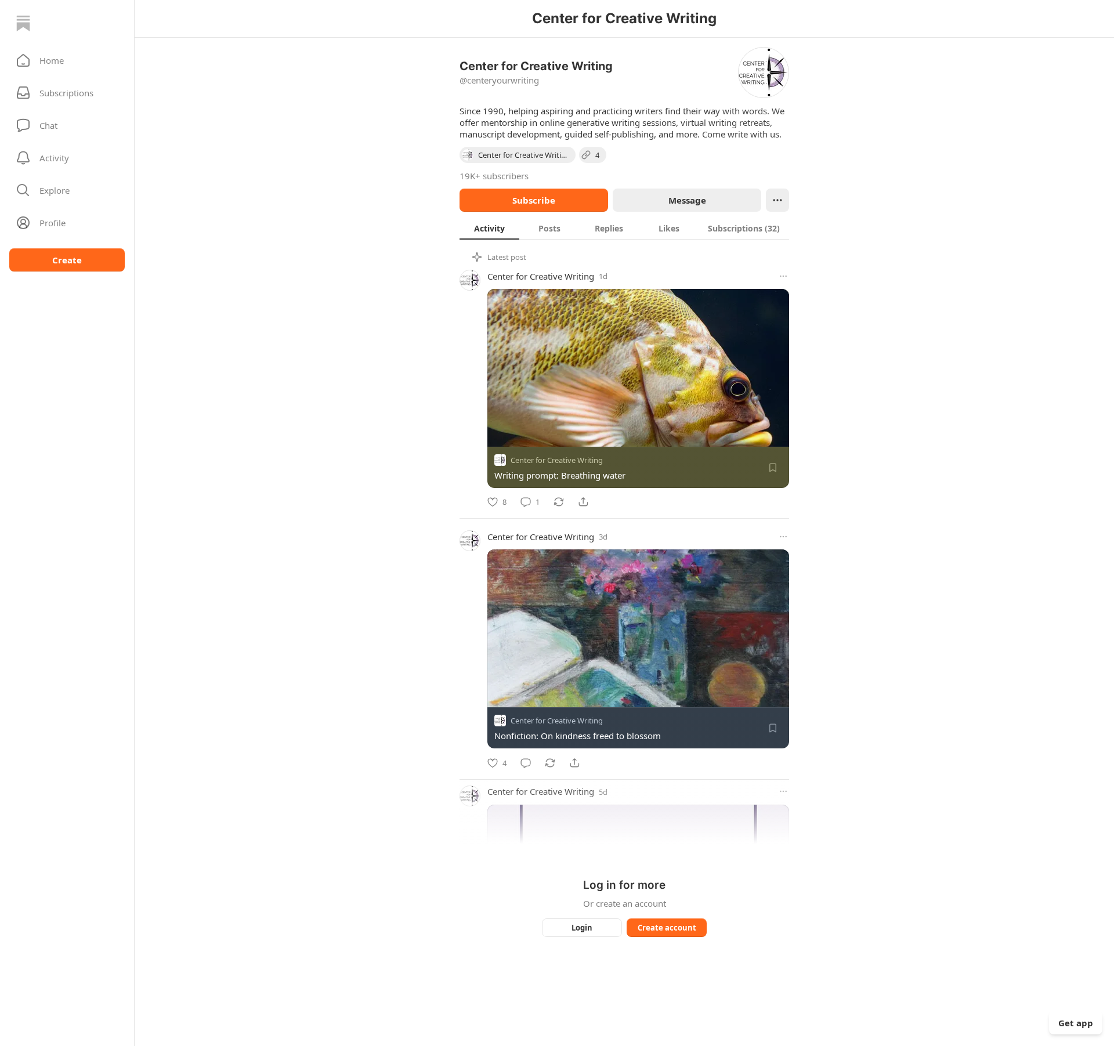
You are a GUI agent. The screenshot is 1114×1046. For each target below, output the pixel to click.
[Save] (773, 467)
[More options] (783, 276)
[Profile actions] (777, 200)
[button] (67, 60)
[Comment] (526, 763)
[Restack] (559, 502)
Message (687, 200)
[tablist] (624, 228)
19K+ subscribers (494, 176)
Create (67, 260)
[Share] (583, 502)
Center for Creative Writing (540, 276)
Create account (667, 927)
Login (582, 927)
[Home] (23, 23)
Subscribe (533, 200)
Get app (1075, 1023)
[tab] (489, 228)
